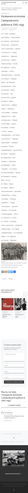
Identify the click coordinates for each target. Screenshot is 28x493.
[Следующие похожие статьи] (25, 294)
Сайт (6, 377)
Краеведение (9, 8)
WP (10, 486)
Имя (6, 365)
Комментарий (10, 354)
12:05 (11, 414)
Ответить (7, 420)
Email (7, 371)
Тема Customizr (21, 486)
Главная (3, 8)
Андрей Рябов (5, 28)
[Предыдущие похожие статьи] (21, 294)
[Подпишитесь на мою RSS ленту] (14, 490)
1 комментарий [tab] (14, 405)
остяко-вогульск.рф (10, 484)
